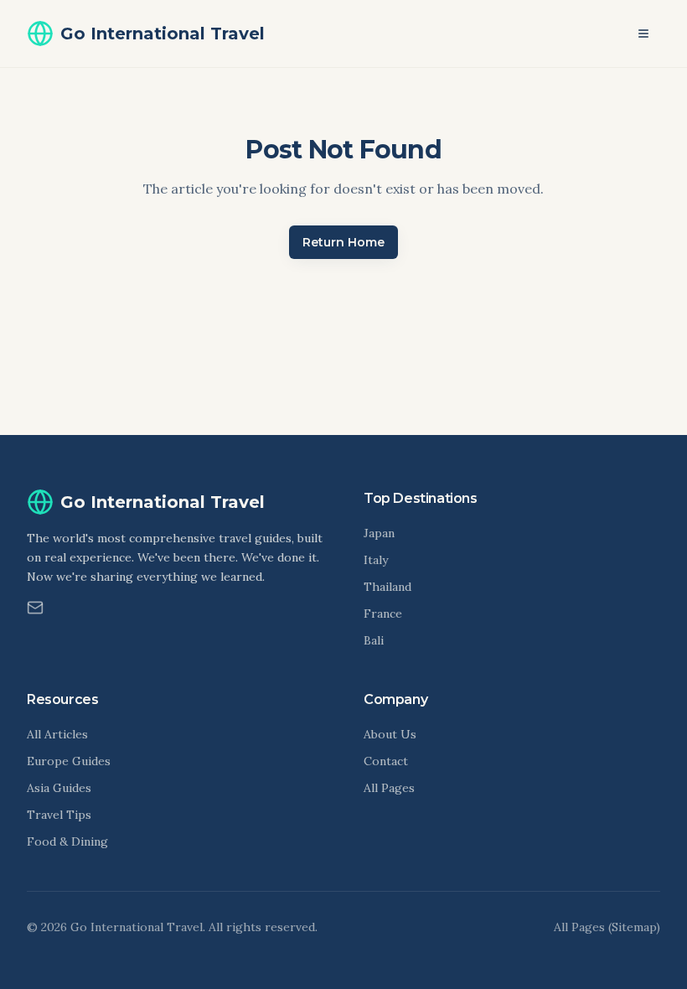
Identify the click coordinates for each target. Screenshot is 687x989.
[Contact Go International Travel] (35, 607)
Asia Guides (59, 787)
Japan (379, 533)
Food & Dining (67, 841)
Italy (376, 559)
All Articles (57, 734)
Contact (386, 761)
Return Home (343, 242)
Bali (374, 640)
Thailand (387, 586)
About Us (390, 734)
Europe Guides (69, 761)
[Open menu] (643, 33)
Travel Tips (59, 814)
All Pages (389, 787)
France (383, 613)
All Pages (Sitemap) (607, 927)
